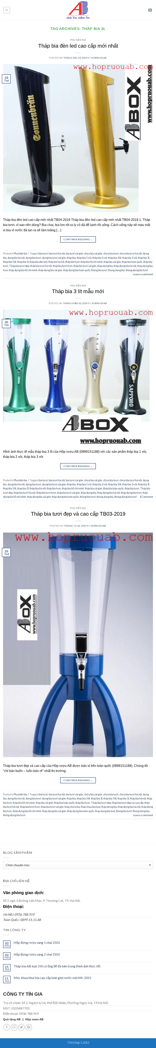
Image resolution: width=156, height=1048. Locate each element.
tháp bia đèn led (38, 261)
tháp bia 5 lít (9, 261)
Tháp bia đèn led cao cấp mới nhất (78, 46)
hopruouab (99, 57)
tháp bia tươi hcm (63, 265)
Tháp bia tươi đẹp (19, 265)
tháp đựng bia (105, 265)
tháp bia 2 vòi (99, 257)
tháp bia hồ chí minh (92, 261)
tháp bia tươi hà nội (41, 265)
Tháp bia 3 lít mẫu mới (78, 291)
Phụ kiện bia (78, 40)
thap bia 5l (23, 261)
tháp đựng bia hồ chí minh (23, 270)
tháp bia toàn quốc (132, 261)
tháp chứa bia (72, 806)
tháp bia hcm (72, 261)
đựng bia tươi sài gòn (54, 257)
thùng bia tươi (99, 270)
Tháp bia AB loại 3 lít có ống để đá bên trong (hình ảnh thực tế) (57, 966)
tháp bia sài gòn (112, 261)
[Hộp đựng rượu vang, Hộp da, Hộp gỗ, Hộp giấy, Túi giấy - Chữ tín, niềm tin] (78, 10)
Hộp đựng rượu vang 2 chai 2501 (37, 954)
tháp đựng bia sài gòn (50, 270)
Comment (146, 496)
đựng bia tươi (33, 257)
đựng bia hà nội (16, 257)
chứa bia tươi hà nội (130, 253)
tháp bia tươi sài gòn (85, 265)
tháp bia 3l (143, 257)
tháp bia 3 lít (114, 257)
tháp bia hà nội (56, 261)
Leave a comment (143, 274)
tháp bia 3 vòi (129, 257)
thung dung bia (116, 270)
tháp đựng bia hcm (131, 492)
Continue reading (78, 239)
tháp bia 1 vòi (84, 257)
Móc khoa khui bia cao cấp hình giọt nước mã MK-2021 (52, 978)
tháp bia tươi (132, 488)
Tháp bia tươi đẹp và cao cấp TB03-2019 (78, 514)
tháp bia (71, 257)
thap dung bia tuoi (105, 811)
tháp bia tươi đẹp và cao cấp (127, 802)
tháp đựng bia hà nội (125, 265)
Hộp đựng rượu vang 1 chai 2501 (37, 942)
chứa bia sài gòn (93, 253)
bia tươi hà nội (57, 253)
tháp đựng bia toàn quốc (76, 270)
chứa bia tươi (110, 253)
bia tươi (43, 253)
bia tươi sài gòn (74, 253)
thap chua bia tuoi (90, 806)
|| (14, 1019)
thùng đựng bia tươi (137, 270)
